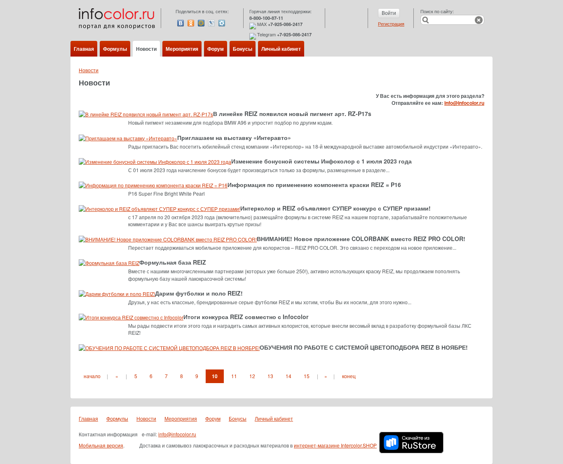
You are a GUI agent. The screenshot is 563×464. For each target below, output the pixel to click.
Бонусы (242, 48)
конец (349, 375)
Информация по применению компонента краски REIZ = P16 (314, 184)
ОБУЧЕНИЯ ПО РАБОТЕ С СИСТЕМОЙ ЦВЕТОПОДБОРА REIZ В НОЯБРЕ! (364, 347)
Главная (84, 48)
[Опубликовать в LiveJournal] (211, 23)
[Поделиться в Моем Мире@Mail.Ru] (201, 23)
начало (92, 375)
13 (270, 375)
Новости (146, 48)
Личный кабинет (281, 48)
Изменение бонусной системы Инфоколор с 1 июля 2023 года (321, 161)
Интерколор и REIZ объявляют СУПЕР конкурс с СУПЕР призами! (335, 208)
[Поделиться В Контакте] (180, 23)
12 (252, 375)
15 (307, 375)
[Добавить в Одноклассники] (191, 23)
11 (234, 375)
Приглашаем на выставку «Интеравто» (234, 137)
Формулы (115, 48)
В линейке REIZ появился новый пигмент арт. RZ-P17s (292, 113)
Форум (215, 48)
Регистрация (391, 23)
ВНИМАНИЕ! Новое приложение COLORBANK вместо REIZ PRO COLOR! (361, 238)
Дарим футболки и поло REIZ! (199, 293)
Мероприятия (182, 48)
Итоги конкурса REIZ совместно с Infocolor (245, 316)
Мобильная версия (101, 445)
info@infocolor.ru (464, 103)
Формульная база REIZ (172, 262)
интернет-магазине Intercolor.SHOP (335, 445)
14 (288, 375)
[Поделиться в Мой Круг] (221, 23)
